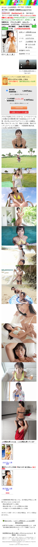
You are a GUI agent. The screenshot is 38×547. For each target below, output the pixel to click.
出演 (21, 32)
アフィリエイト (21, 535)
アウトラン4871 (15, 22)
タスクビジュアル (27, 24)
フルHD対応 (12, 7)
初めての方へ (8, 521)
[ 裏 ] (12, 54)
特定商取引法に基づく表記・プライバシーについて (18, 533)
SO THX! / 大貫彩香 (7, 489)
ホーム (4, 7)
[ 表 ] (8, 54)
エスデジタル (15, 24)
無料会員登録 (19, 523)
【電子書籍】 (12, 26)
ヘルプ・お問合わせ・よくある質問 (24, 521)
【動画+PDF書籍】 (24, 26)
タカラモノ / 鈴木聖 (7, 463)
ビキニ (30, 47)
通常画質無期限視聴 (13, 91)
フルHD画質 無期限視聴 (15, 99)
